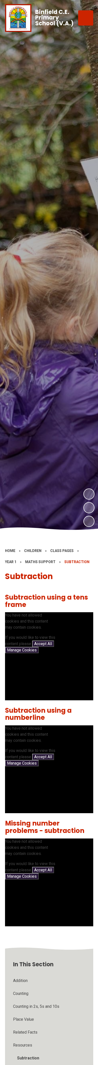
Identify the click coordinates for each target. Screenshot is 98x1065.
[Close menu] (85, 18)
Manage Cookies (22, 650)
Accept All (43, 643)
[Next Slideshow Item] (88, 494)
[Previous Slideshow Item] (88, 507)
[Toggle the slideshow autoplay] (88, 521)
